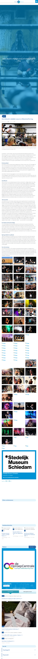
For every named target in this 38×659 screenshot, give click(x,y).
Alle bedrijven (32, 546)
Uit (4, 116)
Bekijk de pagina (6, 585)
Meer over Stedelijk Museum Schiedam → (11, 477)
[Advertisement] (19, 491)
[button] (13, 588)
